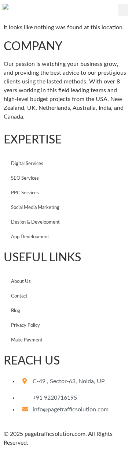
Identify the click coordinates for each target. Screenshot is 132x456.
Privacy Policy (25, 325)
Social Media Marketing (35, 207)
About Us (21, 281)
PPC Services (25, 193)
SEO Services (25, 178)
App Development (30, 237)
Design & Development (35, 222)
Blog (15, 311)
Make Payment (27, 340)
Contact (19, 296)
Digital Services (27, 163)
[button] (123, 10)
